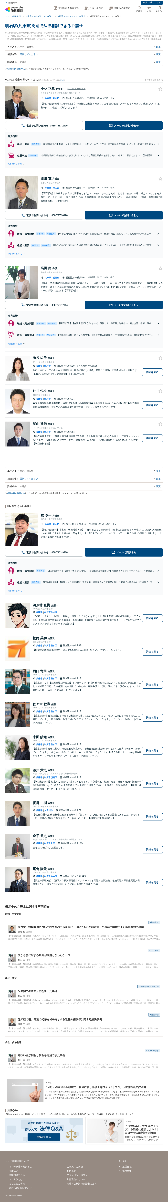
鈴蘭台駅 (65, 843)
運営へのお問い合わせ (20, 1188)
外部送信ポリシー (76, 1179)
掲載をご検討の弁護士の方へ (82, 1183)
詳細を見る (152, 372)
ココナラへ (13, 3)
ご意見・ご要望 (75, 1166)
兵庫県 (48, 98)
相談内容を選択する (16, 69)
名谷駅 (66, 777)
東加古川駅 (64, 810)
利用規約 (71, 1171)
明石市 (56, 98)
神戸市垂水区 (50, 612)
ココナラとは (16, 1179)
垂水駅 (66, 645)
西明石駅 (70, 524)
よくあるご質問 (17, 1183)
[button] (84, 164)
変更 (158, 46)
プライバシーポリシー (78, 1175)
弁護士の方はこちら (152, 2)
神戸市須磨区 (50, 777)
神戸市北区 (49, 843)
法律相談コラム (17, 1175)
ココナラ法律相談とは (20, 1166)
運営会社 (126, 1166)
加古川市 (48, 810)
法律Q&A (13, 1171)
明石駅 (69, 98)
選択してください (29, 54)
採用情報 (126, 1171)
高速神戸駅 (68, 876)
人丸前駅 (83, 366)
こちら (62, 80)
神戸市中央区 (50, 876)
